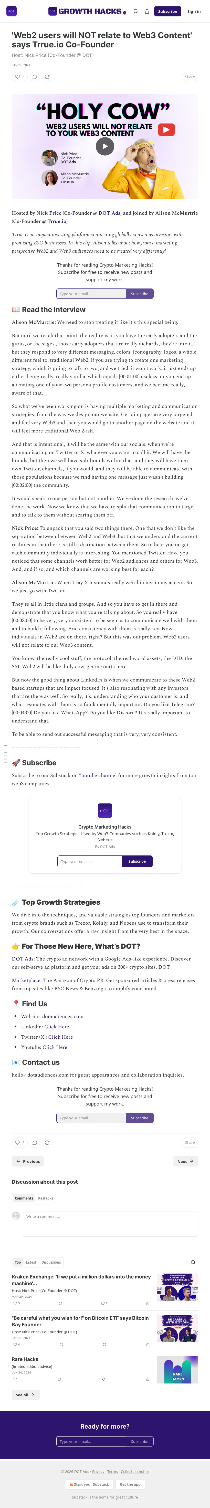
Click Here (56, 1027)
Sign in (194, 11)
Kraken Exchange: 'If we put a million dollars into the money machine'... (81, 1280)
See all (22, 1394)
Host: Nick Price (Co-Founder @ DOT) (44, 1290)
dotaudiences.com (62, 1016)
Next (182, 1161)
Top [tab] (18, 1262)
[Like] (15, 1379)
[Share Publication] (147, 11)
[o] (105, 146)
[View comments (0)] (35, 77)
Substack (79, 1497)
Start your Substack (91, 1484)
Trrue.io (56, 221)
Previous (31, 1161)
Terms (112, 1471)
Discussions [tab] (51, 1262)
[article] (105, 1290)
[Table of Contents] (5, 754)
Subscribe (167, 11)
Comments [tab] (24, 1198)
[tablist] (34, 1198)
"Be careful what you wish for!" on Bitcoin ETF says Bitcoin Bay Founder (80, 1321)
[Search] (136, 11)
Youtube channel (97, 775)
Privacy (98, 1471)
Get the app (130, 1484)
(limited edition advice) (32, 1366)
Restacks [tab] (45, 1198)
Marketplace (26, 980)
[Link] (5, 310)
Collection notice (135, 1471)
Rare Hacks (25, 1359)
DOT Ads (109, 213)
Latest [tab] (31, 1262)
